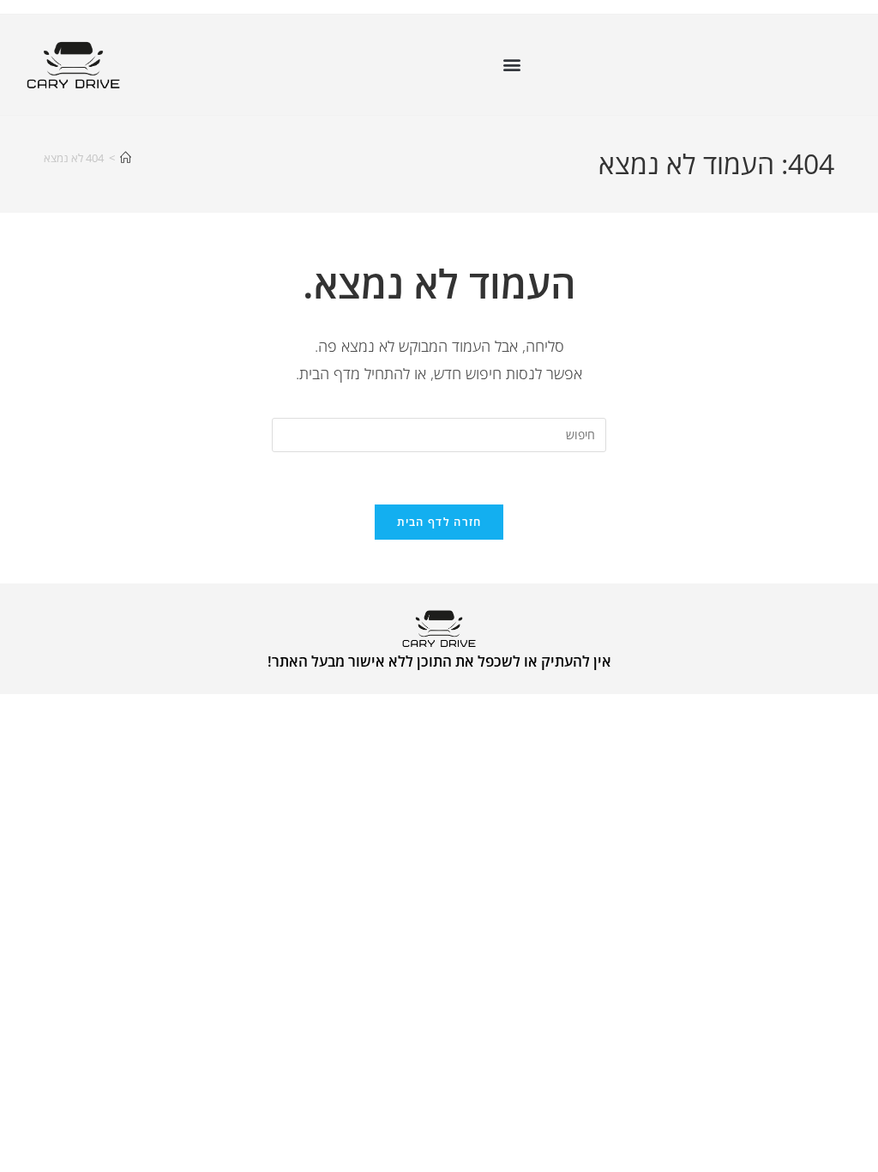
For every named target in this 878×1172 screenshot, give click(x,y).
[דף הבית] (125, 158)
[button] (511, 65)
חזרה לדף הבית (439, 521)
